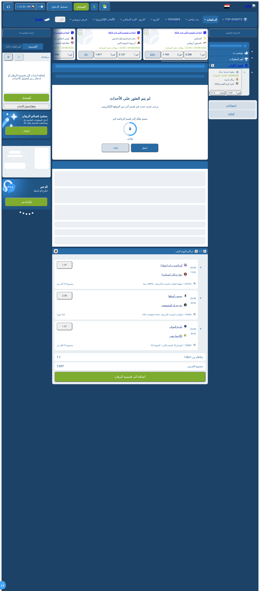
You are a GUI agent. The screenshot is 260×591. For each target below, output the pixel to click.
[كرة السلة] (197, 70)
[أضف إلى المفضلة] (146, 32)
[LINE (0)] (204, 70)
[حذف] (56, 251)
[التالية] (196, 251)
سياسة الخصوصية (12, 113)
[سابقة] (212, 63)
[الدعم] (8, 6)
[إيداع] (94, 6)
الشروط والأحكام (40, 113)
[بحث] (55, 70)
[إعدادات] (40, 6)
